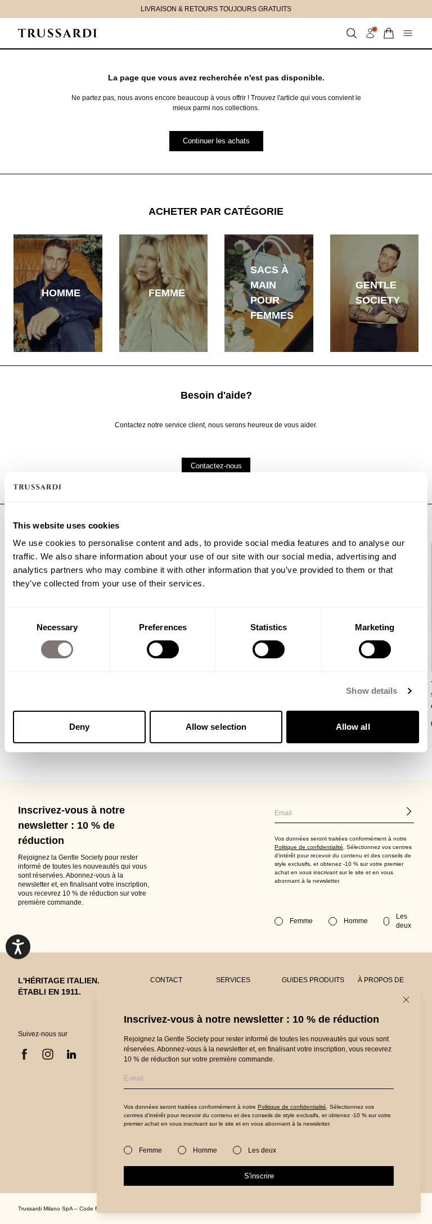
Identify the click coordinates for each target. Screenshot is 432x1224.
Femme (150, 1150)
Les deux (262, 1150)
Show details (371, 690)
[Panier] (388, 33)
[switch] (163, 649)
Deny (79, 726)
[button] (351, 33)
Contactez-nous (216, 466)
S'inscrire (259, 1176)
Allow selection (216, 726)
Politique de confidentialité (292, 1107)
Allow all (353, 726)
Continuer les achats (216, 141)
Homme (205, 1150)
